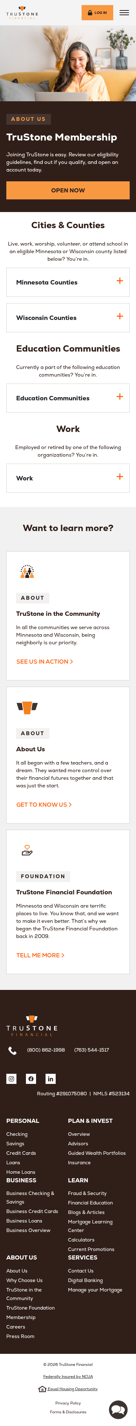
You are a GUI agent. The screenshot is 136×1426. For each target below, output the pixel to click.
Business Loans (24, 1221)
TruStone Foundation (30, 1308)
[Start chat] (118, 1410)
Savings (15, 1144)
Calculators (81, 1240)
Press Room (20, 1336)
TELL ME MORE (38, 955)
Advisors (78, 1144)
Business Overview (28, 1230)
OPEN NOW (68, 190)
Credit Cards (21, 1153)
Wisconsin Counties (46, 318)
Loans (13, 1163)
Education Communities (53, 398)
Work (24, 478)
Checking (17, 1134)
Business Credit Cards (32, 1211)
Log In (101, 12)
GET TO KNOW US (41, 804)
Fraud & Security (87, 1193)
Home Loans (20, 1172)
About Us (17, 1271)
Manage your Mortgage (95, 1290)
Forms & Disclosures (68, 1412)
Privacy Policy (68, 1403)
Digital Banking (85, 1280)
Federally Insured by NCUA (68, 1376)
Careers (15, 1327)
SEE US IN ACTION (42, 661)
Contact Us (81, 1271)
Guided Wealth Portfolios (97, 1153)
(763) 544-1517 (91, 1050)
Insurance (79, 1163)
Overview (79, 1134)
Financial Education (90, 1203)
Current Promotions (91, 1249)
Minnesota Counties (46, 282)
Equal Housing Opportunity (72, 1389)
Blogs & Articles (86, 1212)
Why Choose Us (24, 1280)
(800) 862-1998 (46, 1050)
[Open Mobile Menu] (124, 13)
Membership (20, 1317)
